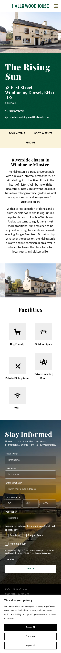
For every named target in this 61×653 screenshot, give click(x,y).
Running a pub (18, 544)
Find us (30, 143)
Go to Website (43, 133)
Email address (14, 483)
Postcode (11, 512)
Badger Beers (35, 535)
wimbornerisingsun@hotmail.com (29, 117)
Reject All (30, 645)
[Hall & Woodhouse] (30, 6)
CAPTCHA (10, 560)
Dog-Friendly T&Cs (16, 589)
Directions (10, 103)
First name (12, 454)
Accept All (30, 627)
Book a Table (17, 133)
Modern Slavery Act (17, 594)
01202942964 (16, 111)
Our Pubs (15, 535)
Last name (12, 469)
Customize (30, 636)
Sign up (30, 569)
